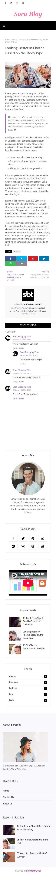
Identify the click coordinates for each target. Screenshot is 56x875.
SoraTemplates (33, 871)
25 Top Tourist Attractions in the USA (34, 647)
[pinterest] (22, 3)
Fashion (27, 688)
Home (7, 40)
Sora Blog (28, 14)
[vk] (23, 546)
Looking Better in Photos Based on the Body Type (33, 635)
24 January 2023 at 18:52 (22, 340)
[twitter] (11, 3)
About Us (7, 804)
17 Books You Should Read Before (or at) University (33, 621)
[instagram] (17, 3)
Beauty (15, 40)
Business (27, 682)
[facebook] (5, 3)
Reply (15, 348)
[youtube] (43, 546)
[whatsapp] (43, 538)
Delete (21, 348)
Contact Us (8, 797)
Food (27, 694)
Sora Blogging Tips (33, 304)
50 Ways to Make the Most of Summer (32, 855)
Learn (27, 700)
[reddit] (13, 546)
